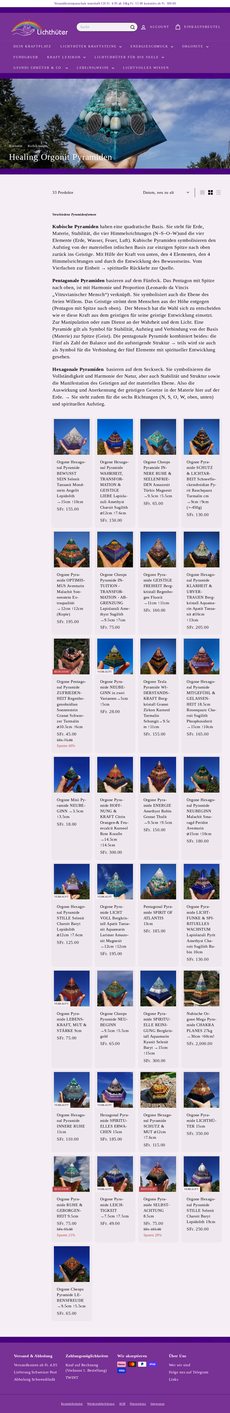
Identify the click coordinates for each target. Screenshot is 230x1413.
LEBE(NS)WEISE (94, 67)
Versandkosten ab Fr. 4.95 (35, 1365)
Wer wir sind (179, 1365)
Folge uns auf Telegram (188, 1372)
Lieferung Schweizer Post (35, 1372)
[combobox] (107, 26)
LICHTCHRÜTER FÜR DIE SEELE (128, 57)
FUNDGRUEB (25, 57)
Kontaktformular (72, 1403)
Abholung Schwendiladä (34, 1379)
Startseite (16, 146)
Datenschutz (138, 1403)
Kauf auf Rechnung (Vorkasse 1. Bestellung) (86, 1368)
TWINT (72, 1377)
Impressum (157, 1403)
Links (173, 1379)
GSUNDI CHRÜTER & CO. (38, 67)
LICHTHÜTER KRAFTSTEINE (89, 46)
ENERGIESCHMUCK (150, 46)
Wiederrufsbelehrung (101, 1403)
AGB (122, 1403)
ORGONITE (193, 46)
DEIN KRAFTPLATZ (32, 46)
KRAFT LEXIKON (64, 57)
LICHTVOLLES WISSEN (146, 67)
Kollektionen (38, 146)
